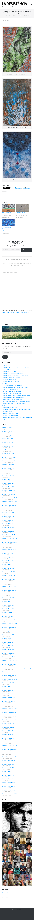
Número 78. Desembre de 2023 (9, 538)
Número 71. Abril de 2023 (8, 564)
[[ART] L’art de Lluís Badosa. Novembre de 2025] (8, 222)
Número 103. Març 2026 (7, 442)
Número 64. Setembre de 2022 (9, 590)
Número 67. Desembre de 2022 (9, 579)
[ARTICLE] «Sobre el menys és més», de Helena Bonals (15, 375)
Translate (13, 903)
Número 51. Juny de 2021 (8, 638)
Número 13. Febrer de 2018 (8, 782)
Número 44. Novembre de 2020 (9, 664)
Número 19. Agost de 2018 (8, 760)
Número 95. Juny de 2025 (8, 475)
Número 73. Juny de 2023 (8, 557)
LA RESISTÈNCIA (18, 909)
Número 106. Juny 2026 (7, 431)
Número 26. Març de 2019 (8, 734)
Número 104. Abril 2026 (7, 438)
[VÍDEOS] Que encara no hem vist (11, 413)
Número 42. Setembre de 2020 (9, 675)
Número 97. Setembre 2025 (8, 468)
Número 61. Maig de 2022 (8, 601)
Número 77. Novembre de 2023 (9, 542)
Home (4, 15)
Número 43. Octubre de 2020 (9, 671)
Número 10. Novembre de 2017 (9, 793)
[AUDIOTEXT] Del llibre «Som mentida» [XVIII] (17, 259)
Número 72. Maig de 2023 (8, 560)
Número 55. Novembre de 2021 (9, 623)
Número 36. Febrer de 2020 (8, 697)
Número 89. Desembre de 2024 (9, 498)
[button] (17, 49)
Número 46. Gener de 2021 (8, 657)
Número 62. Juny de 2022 (8, 597)
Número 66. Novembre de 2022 (9, 583)
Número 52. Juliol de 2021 (8, 634)
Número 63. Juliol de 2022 (8, 594)
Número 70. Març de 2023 (8, 568)
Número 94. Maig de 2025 (8, 479)
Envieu (4, 356)
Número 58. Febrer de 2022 (8, 612)
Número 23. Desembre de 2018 (9, 745)
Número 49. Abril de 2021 (8, 645)
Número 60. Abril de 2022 (8, 605)
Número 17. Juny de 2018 (8, 767)
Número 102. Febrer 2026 (8, 446)
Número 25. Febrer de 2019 (8, 738)
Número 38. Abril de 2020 (8, 690)
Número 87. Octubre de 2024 (9, 505)
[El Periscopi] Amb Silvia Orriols (10, 407)
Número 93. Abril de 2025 (8, 483)
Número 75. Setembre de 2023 (9, 549)
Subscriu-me (26, 250)
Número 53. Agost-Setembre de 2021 (11, 631)
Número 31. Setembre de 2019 (9, 716)
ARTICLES (4, 365)
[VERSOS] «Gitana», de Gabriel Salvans (12, 391)
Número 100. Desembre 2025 (9, 457)
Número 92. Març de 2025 (8, 486)
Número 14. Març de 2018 (8, 779)
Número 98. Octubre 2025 (8, 464)
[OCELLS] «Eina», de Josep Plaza (10, 415)
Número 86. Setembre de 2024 (9, 509)
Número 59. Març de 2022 (8, 608)
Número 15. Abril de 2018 (8, 775)
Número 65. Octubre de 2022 (9, 586)
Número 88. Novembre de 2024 (9, 501)
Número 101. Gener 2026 (8, 453)
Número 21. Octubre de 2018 (9, 753)
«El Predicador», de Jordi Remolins (11, 381)
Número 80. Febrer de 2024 (8, 531)
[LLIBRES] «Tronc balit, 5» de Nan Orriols (12, 393)
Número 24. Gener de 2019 (8, 742)
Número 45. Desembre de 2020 (9, 660)
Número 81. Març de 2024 (8, 527)
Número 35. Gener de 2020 (8, 701)
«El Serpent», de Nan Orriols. (9, 379)
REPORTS (4, 405)
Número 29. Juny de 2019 (8, 723)
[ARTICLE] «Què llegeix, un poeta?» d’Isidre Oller (14, 373)
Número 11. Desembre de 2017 (9, 790)
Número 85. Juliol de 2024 (8, 512)
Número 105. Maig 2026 (7, 435)
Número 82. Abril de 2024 (8, 523)
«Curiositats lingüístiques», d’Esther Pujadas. (13, 385)
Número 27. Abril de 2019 (8, 731)
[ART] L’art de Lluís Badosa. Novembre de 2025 (7, 228)
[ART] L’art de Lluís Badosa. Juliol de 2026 (12, 399)
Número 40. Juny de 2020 (8, 682)
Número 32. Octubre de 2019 (9, 712)
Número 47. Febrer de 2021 (8, 653)
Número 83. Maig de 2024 (8, 520)
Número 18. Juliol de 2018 (8, 764)
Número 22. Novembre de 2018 (9, 749)
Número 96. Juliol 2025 (7, 472)
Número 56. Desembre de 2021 (9, 620)
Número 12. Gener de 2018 (8, 786)
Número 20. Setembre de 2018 (9, 756)
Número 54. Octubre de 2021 (9, 627)
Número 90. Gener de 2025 (8, 494)
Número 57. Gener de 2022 (8, 616)
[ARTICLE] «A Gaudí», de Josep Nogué (11, 377)
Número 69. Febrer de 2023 (8, 572)
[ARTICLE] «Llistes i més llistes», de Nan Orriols (13, 371)
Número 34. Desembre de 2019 (9, 705)
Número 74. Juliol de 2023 (8, 553)
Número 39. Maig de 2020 (8, 686)
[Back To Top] (30, 916)
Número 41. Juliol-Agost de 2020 (9, 679)
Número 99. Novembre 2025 (8, 461)
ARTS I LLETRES (5, 383)
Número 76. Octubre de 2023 (9, 546)
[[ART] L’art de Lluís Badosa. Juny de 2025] (8, 208)
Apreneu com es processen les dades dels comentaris (15, 312)
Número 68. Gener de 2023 (8, 575)
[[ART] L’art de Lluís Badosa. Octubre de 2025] (22, 208)
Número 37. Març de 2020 (8, 694)
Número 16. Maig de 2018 (8, 771)
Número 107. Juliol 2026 (7, 427)
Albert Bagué (5, 449)
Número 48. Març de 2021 (8, 649)
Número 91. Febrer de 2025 (8, 490)
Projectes (8, 15)
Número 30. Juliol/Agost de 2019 (9, 719)
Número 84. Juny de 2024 (8, 516)
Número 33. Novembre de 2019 (9, 708)
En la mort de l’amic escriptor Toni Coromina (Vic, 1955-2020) (16, 668)
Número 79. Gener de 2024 (8, 534)
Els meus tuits (5, 892)
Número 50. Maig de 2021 (8, 642)
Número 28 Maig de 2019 (8, 727)
